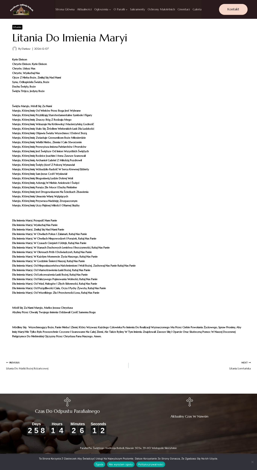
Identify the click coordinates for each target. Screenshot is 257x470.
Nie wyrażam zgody (121, 464)
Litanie (17, 27)
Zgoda (99, 464)
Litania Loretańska (240, 365)
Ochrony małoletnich (161, 9)
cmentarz (184, 9)
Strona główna (65, 9)
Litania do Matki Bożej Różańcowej (27, 365)
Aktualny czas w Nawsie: (190, 416)
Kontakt (233, 9)
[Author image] (14, 48)
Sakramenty (137, 9)
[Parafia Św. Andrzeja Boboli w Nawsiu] (21, 9)
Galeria (197, 9)
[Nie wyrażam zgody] (252, 462)
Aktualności (84, 9)
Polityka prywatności (150, 464)
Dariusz (26, 48)
